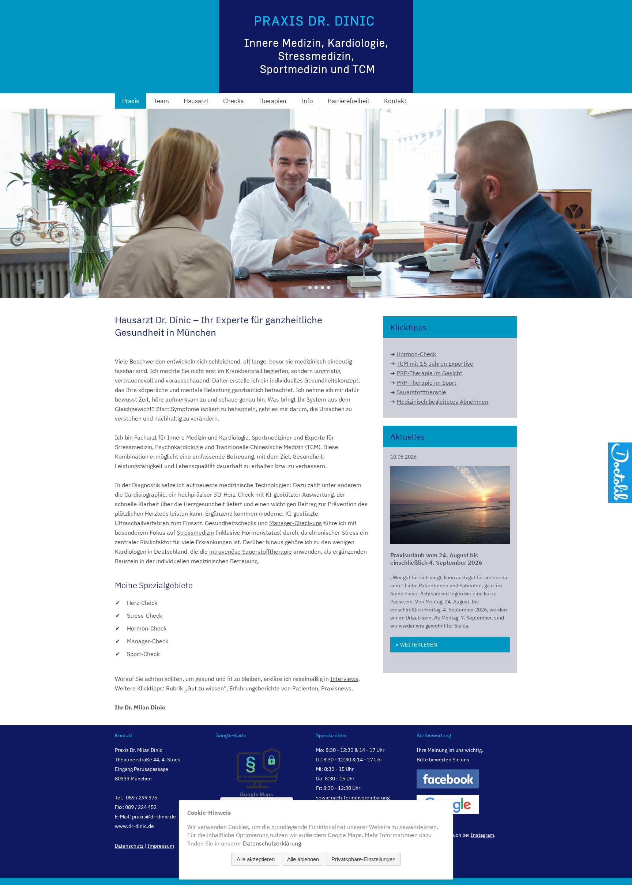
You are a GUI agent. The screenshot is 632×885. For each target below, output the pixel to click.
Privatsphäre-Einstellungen (363, 859)
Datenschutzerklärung (272, 843)
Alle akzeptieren (256, 859)
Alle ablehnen (303, 859)
